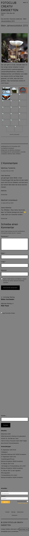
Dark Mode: (23, 529)
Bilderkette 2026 (6, 434)
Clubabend (4, 452)
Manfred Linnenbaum (8, 148)
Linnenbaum (4, 153)
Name (3, 253)
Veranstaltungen (6, 446)
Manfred (10, 153)
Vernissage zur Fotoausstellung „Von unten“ (13, 466)
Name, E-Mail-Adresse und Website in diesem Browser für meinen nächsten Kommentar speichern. (15, 280)
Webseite (4, 270)
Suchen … (4, 415)
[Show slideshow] (14, 134)
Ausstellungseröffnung (7, 459)
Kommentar (5, 236)
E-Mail (3, 261)
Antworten (4, 194)
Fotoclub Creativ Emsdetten (9, 6)
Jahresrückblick (16, 152)
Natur (14, 153)
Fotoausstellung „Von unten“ (9, 475)
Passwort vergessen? (23, 503)
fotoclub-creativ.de (16, 19)
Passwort (3, 496)
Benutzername (4, 491)
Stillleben (18, 153)
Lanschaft (22, 152)
